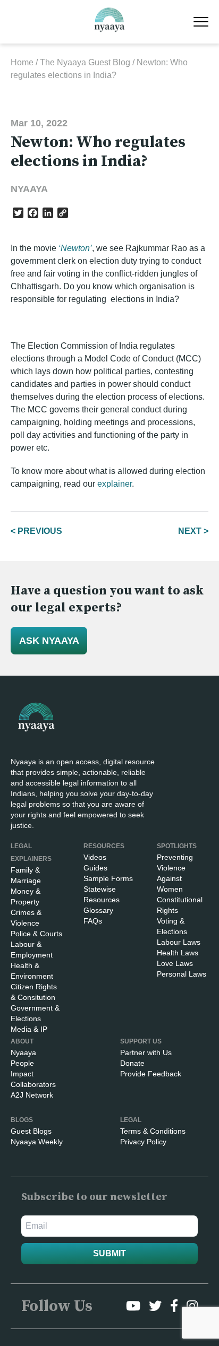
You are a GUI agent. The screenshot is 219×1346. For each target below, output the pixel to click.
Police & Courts (36, 933)
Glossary (98, 910)
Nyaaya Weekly (37, 1141)
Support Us (141, 1041)
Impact (22, 1073)
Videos (94, 857)
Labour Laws (178, 942)
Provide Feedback (150, 1073)
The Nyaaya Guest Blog (85, 62)
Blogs (22, 1120)
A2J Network (32, 1095)
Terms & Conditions (153, 1131)
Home (22, 62)
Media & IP (29, 1029)
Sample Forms (108, 878)
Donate (132, 1063)
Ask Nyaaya (49, 640)
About (22, 1041)
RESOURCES (103, 846)
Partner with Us (146, 1052)
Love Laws (175, 963)
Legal (130, 1120)
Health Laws (177, 952)
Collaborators (33, 1084)
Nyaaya (23, 1052)
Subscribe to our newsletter (94, 1197)
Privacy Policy (143, 1141)
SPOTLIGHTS (177, 846)
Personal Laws (181, 974)
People (22, 1063)
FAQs (92, 921)
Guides (95, 868)
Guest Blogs (31, 1131)
